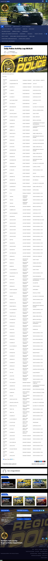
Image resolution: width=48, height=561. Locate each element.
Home (33, 549)
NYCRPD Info (22, 33)
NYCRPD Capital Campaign (24, 38)
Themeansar (17, 553)
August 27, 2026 (6, 502)
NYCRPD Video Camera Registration (9, 38)
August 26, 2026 (18, 502)
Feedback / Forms (16, 31)
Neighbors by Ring (44, 553)
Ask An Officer (8, 26)
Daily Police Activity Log (7, 46)
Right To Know (5, 36)
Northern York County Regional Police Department (6, 17)
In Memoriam (25, 31)
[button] (44, 33)
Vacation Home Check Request (8, 41)
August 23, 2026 (29, 502)
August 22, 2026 (41, 502)
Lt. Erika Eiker (10, 486)
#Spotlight (15, 52)
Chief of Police (16, 26)
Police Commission (26, 26)
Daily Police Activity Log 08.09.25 (38, 463)
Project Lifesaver (38, 33)
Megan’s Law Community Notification (10, 33)
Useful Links (32, 36)
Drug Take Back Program (33, 553)
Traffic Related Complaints (43, 551)
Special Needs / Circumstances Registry (18, 36)
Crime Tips (36, 549)
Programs (30, 33)
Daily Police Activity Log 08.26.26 (7, 484)
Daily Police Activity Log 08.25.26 (23, 484)
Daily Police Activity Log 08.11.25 (9, 463)
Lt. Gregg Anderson (12, 51)
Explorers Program (6, 31)
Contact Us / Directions (44, 557)
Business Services (44, 555)
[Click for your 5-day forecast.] (2, 520)
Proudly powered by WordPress (5, 553)
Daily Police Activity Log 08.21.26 (40, 501)
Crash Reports (40, 549)
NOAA (10, 515)
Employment (39, 553)
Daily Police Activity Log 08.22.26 (38, 484)
